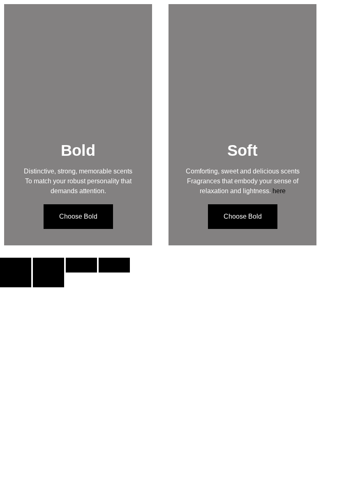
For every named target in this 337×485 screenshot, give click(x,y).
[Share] (81, 265)
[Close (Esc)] (114, 265)
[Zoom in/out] (15, 265)
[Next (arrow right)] (48, 280)
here (279, 190)
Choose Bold (78, 216)
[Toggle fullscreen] (48, 265)
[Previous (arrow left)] (15, 280)
